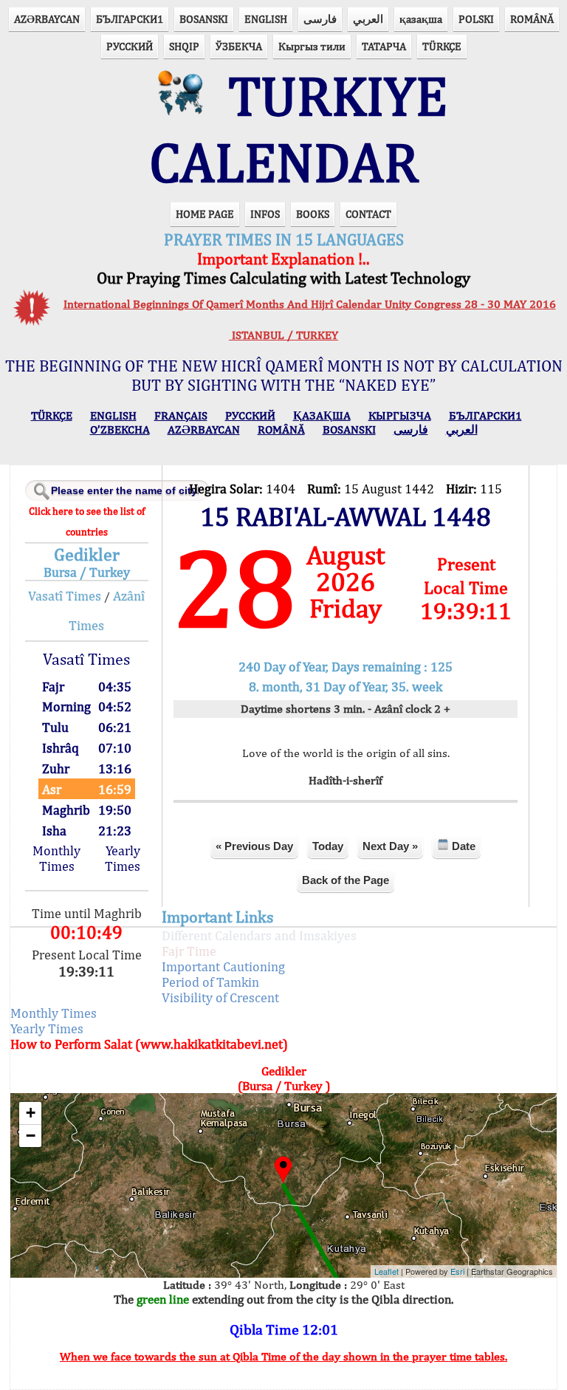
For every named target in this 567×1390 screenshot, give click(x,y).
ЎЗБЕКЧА (239, 46)
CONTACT (368, 214)
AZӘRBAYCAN (47, 19)
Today (327, 846)
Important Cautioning (223, 966)
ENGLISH (265, 19)
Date (462, 846)
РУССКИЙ (129, 46)
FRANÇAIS (180, 415)
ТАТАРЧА (384, 46)
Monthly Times (56, 858)
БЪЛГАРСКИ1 (129, 19)
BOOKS (312, 214)
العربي (368, 19)
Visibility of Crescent (220, 997)
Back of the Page (345, 880)
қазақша (420, 19)
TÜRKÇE (441, 46)
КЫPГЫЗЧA (399, 415)
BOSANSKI (203, 19)
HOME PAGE (205, 214)
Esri (457, 1271)
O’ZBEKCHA (120, 429)
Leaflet (386, 1271)
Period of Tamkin (210, 982)
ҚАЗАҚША (322, 415)
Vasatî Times (64, 595)
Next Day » (390, 846)
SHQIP (184, 46)
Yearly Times (122, 858)
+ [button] (30, 1112)
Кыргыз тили (312, 46)
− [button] (30, 1135)
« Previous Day (254, 846)
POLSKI (476, 19)
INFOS (265, 214)
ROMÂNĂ (532, 19)
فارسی (320, 19)
